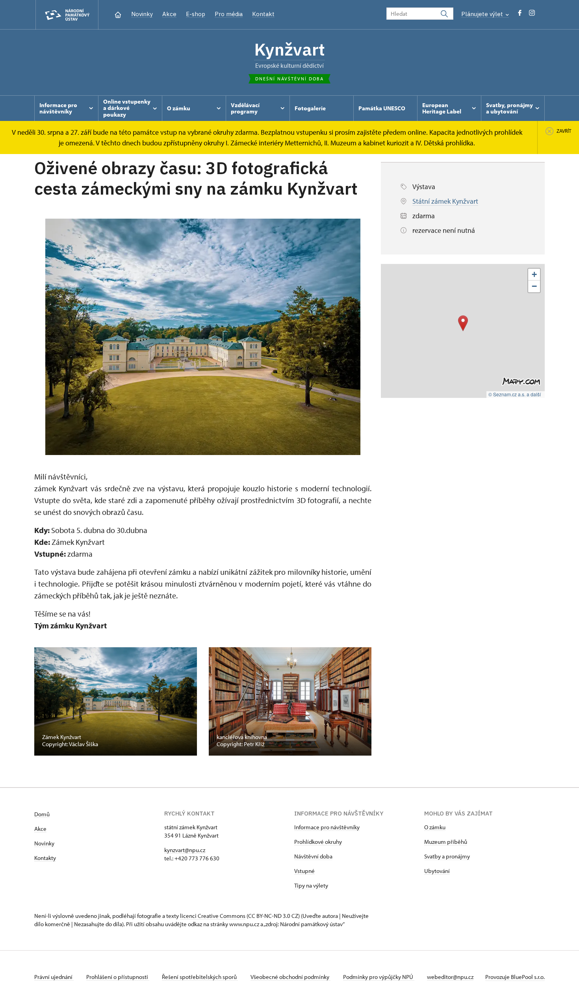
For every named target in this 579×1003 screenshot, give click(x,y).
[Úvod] (118, 14)
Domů (42, 814)
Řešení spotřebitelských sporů (200, 977)
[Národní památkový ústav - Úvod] (66, 15)
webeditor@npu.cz (450, 977)
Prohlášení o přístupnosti (117, 977)
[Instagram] (532, 15)
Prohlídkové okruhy (318, 841)
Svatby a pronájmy (447, 856)
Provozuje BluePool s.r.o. (515, 977)
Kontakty (45, 858)
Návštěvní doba (313, 856)
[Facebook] (520, 15)
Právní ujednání (54, 977)
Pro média (229, 14)
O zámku (434, 827)
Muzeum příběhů (445, 841)
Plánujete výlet (483, 14)
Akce (169, 14)
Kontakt (263, 14)
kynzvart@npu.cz (184, 850)
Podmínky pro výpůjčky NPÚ (378, 977)
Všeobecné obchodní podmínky (290, 977)
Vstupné (304, 871)
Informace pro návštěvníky (327, 827)
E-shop (195, 14)
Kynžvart (289, 49)
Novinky (142, 14)
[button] (463, 323)
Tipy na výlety (311, 885)
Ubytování (437, 871)
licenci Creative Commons (212, 915)
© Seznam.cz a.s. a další (514, 394)
